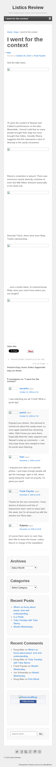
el (8, 52)
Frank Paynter (40, 56)
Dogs (16, 32)
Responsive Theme (26, 765)
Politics (31, 367)
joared (23, 412)
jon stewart (16, 371)
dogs (9, 371)
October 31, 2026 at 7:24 (29, 416)
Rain (22, 457)
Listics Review (28, 7)
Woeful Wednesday (23, 626)
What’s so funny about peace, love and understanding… (24, 610)
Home (9, 32)
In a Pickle (19, 617)
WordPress (48, 765)
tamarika (24, 388)
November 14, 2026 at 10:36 (30, 529)
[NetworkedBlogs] (28, 697)
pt (10, 52)
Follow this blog (28, 701)
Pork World (33, 679)
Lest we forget (39, 363)
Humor (24, 367)
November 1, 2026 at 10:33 (30, 460)
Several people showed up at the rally (27, 359)
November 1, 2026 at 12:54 (30, 495)
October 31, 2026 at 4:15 (29, 392)
